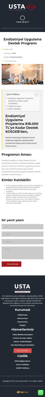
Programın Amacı (14, 106)
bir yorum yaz (12, 264)
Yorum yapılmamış (10, 61)
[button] (40, 19)
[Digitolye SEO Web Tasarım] (22, 392)
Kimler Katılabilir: (14, 109)
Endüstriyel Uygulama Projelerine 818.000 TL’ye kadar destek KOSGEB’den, (20, 101)
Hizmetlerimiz (22, 329)
